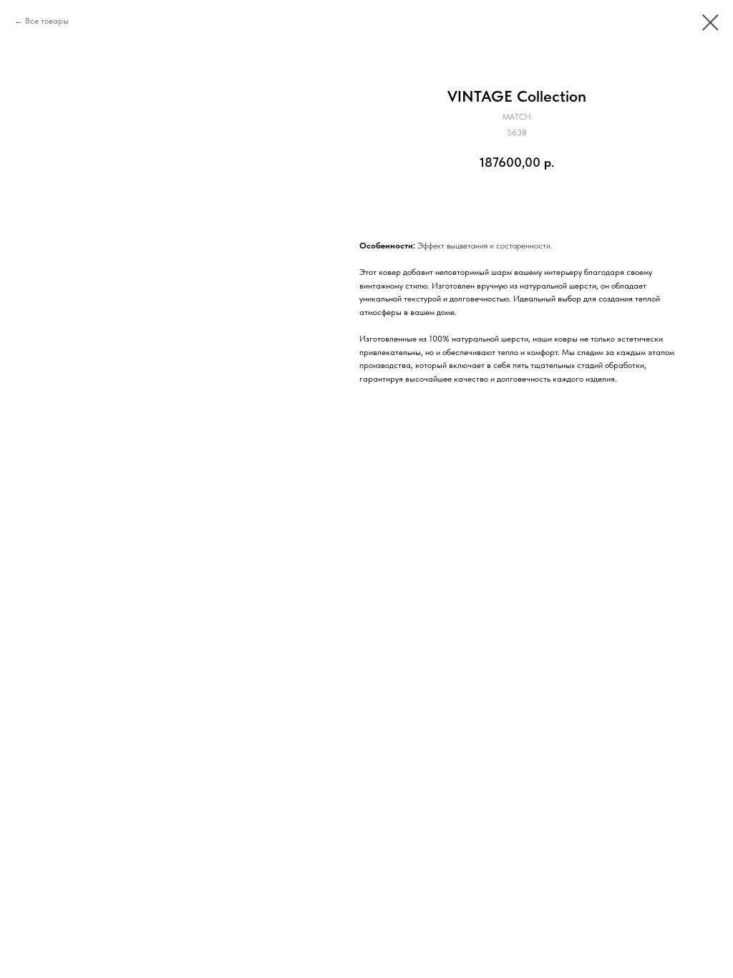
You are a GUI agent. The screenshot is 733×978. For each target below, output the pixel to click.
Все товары (47, 21)
